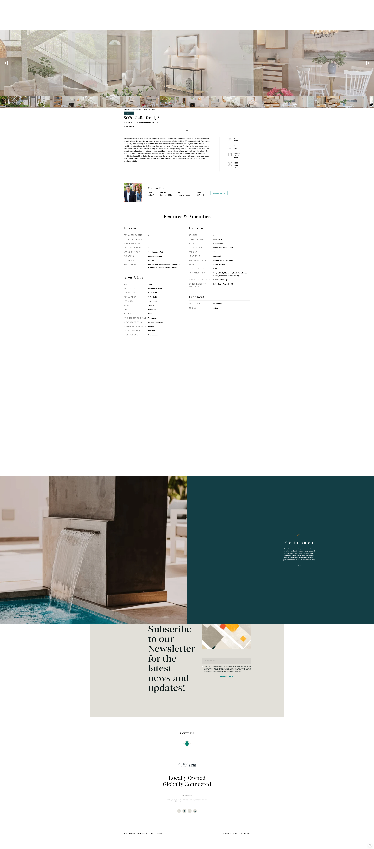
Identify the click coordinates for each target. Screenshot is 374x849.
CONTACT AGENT (219, 193)
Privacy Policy (238, 671)
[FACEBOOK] (179, 811)
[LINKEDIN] (195, 811)
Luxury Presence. (156, 833)
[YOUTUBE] (184, 811)
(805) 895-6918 (166, 195)
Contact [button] (299, 565)
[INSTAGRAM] (190, 811)
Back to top (187, 733)
